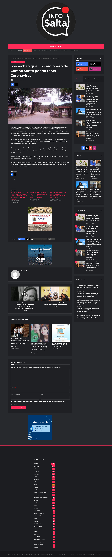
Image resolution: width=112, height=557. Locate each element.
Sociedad (36, 474)
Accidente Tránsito (39, 513)
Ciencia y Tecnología (39, 542)
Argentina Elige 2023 (39, 539)
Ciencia (36, 531)
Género (35, 476)
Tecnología (36, 508)
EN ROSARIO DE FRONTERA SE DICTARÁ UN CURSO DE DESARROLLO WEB (60, 344)
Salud (35, 489)
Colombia (36, 547)
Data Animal (37, 510)
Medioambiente (38, 526)
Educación (36, 534)
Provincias (36, 500)
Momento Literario (38, 544)
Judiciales (36, 495)
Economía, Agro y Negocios (41, 497)
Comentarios (98, 79)
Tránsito (36, 521)
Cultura (35, 518)
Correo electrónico (16, 394)
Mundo (35, 484)
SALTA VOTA (37, 536)
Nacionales (36, 471)
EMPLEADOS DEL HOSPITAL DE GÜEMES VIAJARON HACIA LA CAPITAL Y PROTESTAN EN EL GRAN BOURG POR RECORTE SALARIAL (19, 196)
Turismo (36, 529)
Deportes (36, 487)
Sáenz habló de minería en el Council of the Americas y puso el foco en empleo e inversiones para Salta (93, 112)
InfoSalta (16, 80)
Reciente (78, 79)
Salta (35, 469)
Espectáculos (37, 523)
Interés (35, 502)
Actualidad (18, 58)
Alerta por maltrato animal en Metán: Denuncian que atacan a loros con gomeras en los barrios (93, 88)
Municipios (21, 61)
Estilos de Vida (37, 516)
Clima (35, 505)
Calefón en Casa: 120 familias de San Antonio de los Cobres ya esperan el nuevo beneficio (93, 124)
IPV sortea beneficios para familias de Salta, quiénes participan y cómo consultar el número (56, 50)
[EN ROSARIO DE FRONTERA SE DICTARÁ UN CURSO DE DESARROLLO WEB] (61, 333)
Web (42, 394)
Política (35, 482)
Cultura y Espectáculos (40, 492)
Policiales (36, 479)
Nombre (13, 387)
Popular (87, 79)
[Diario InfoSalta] (56, 22)
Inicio (13, 58)
